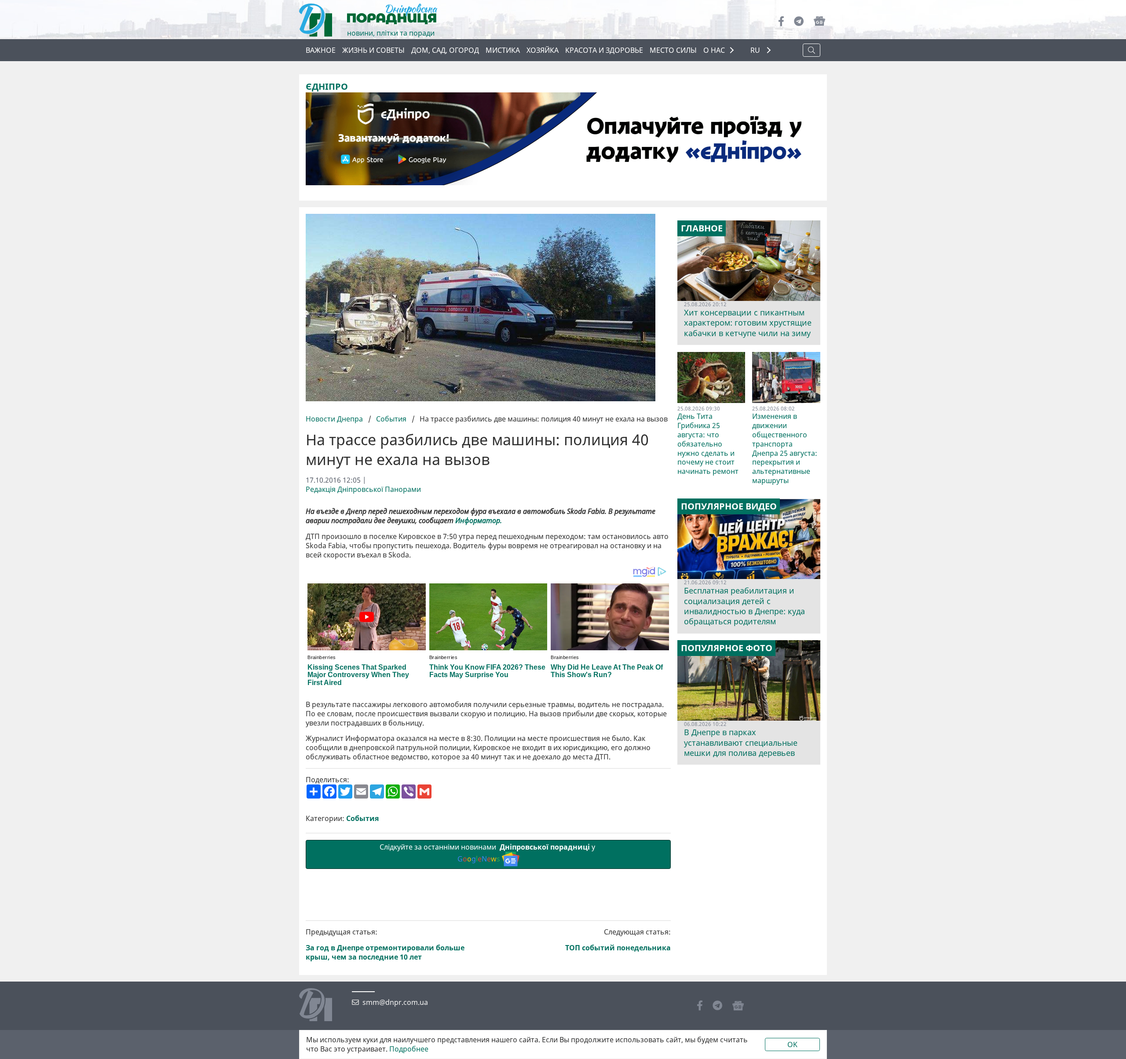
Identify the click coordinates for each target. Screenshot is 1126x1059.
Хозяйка (542, 50)
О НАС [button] (714, 50)
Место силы (673, 50)
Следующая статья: (618, 940)
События (391, 419)
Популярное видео (729, 506)
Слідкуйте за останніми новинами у (488, 853)
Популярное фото (726, 648)
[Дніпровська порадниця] (322, 1005)
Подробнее (408, 1049)
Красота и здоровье (604, 50)
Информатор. (478, 520)
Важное (321, 50)
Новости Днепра (335, 419)
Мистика (503, 50)
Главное (702, 228)
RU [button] (756, 50)
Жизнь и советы (373, 50)
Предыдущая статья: (385, 944)
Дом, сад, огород (445, 50)
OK (792, 1044)
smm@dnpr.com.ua (395, 1002)
